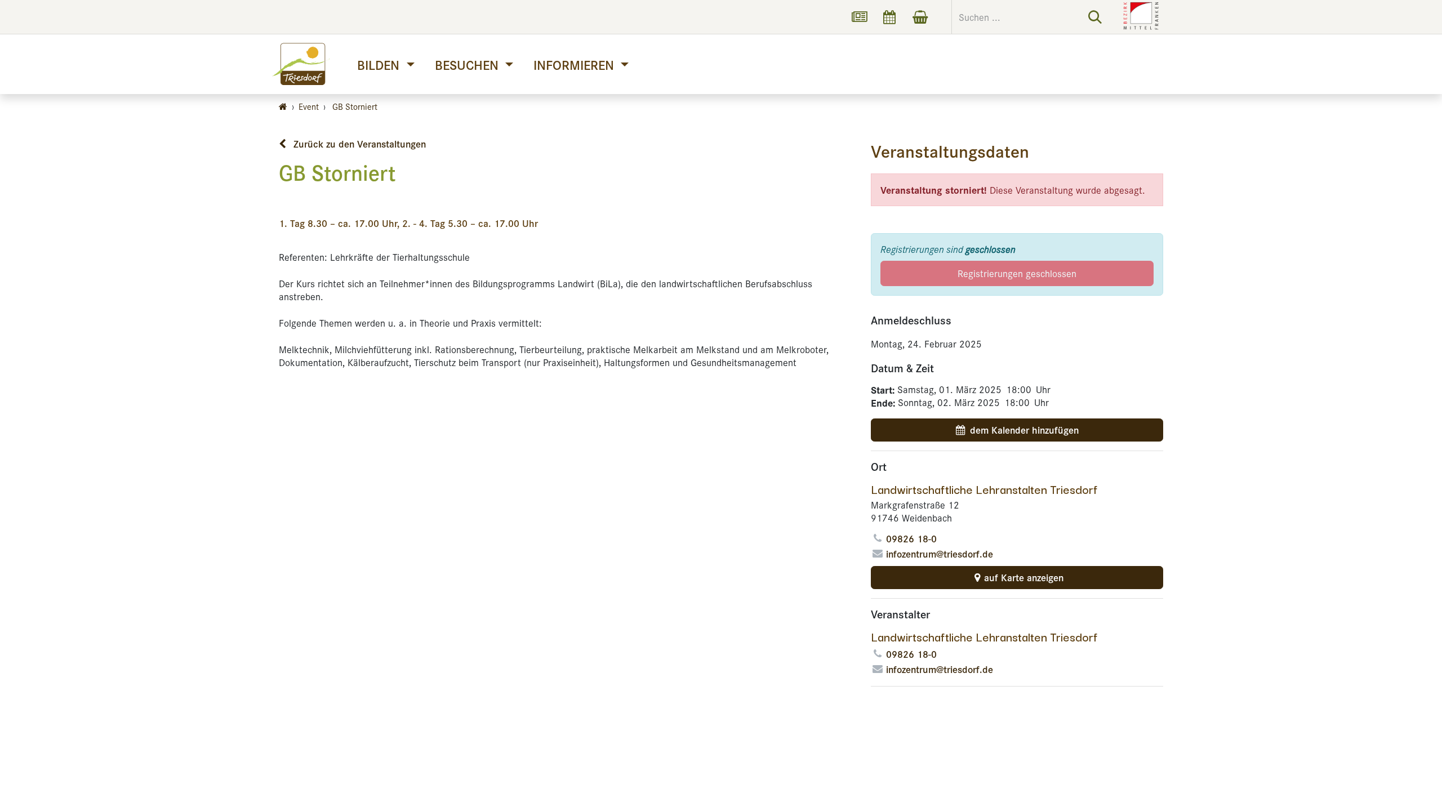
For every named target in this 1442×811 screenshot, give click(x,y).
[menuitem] (386, 64)
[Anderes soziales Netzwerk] (859, 16)
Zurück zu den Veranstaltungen (358, 143)
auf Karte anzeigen (1023, 577)
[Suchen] (1095, 17)
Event (309, 106)
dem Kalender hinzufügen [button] (1024, 429)
